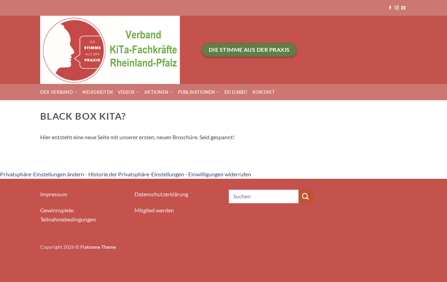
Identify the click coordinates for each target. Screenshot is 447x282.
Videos (126, 92)
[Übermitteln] (306, 196)
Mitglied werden (154, 210)
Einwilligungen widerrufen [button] (219, 174)
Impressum (53, 194)
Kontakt (263, 92)
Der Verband (56, 92)
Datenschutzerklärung (161, 194)
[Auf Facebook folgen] (390, 8)
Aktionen (156, 92)
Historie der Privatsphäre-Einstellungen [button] (136, 174)
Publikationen (196, 92)
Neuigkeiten (97, 92)
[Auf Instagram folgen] (397, 8)
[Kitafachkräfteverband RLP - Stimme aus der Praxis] (115, 50)
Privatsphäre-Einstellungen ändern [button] (42, 174)
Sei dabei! (236, 92)
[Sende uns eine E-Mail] (403, 8)
